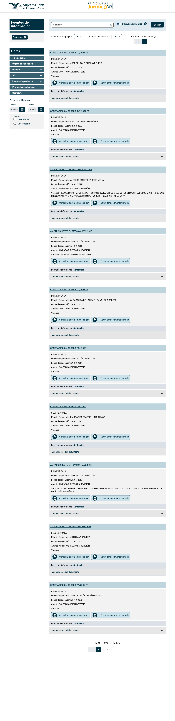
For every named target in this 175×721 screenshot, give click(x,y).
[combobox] (80, 24)
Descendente (24, 123)
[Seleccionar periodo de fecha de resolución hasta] (41, 109)
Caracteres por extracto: (98, 36)
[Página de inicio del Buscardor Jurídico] (100, 6)
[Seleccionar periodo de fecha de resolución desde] (22, 109)
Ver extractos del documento (71, 98)
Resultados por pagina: (61, 36)
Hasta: (31, 104)
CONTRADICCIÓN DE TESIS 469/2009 (68, 406)
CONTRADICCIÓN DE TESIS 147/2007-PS (69, 111)
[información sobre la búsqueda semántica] (145, 24)
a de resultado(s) (144, 36)
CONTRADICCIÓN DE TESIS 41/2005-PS (69, 585)
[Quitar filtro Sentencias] (25, 37)
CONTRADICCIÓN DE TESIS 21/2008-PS (69, 52)
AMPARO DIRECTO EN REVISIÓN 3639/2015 (71, 231)
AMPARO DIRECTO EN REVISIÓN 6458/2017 (71, 169)
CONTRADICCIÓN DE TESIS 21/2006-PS (69, 289)
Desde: (13, 104)
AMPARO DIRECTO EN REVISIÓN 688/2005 (70, 526)
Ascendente (23, 119)
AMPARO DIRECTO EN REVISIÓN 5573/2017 (71, 465)
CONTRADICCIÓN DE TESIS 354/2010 (68, 348)
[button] (27, 58)
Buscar (157, 25)
